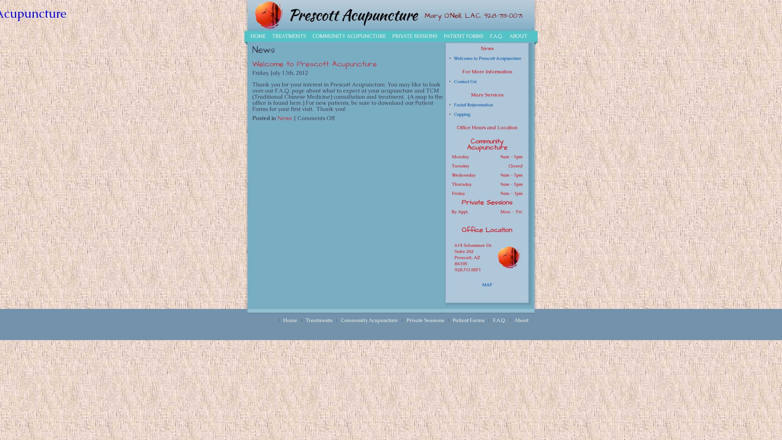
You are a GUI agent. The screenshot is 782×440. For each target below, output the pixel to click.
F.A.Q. (496, 36)
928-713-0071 (503, 15)
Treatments (289, 36)
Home (258, 36)
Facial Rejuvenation (473, 105)
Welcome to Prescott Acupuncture (314, 64)
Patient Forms (464, 36)
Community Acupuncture (349, 36)
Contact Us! (465, 81)
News (284, 118)
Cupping (462, 114)
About (518, 36)
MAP (487, 285)
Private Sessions (414, 36)
